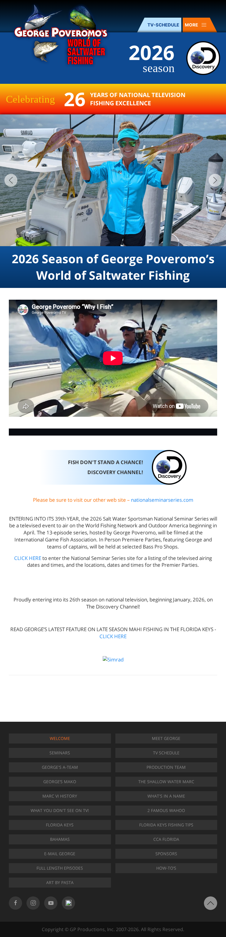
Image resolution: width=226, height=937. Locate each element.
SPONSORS (166, 853)
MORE (191, 25)
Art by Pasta (60, 882)
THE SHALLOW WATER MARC (166, 781)
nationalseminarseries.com (162, 499)
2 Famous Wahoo (166, 810)
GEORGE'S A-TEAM (60, 767)
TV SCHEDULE (166, 753)
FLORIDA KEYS (60, 825)
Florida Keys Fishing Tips (166, 825)
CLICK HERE (27, 558)
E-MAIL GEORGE (59, 853)
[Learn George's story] (113, 432)
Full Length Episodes (59, 868)
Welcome (60, 738)
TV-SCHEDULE (163, 25)
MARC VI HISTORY (59, 796)
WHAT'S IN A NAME (166, 796)
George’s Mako (59, 781)
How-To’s (166, 868)
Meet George (166, 738)
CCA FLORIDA (166, 839)
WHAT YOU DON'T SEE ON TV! (60, 810)
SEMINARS (59, 753)
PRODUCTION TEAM (166, 767)
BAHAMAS (60, 839)
